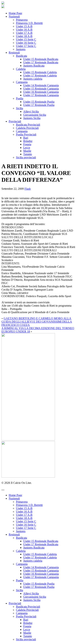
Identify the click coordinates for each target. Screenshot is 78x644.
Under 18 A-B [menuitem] (24, 518)
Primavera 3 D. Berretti (29, 23)
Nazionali (14, 16)
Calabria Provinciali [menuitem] (27, 609)
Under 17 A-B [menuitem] (24, 514)
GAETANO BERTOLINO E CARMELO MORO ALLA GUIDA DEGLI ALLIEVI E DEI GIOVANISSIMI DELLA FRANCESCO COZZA (36, 321)
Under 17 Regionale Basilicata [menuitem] (40, 544)
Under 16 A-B (24, 29)
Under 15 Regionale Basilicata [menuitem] (40, 541)
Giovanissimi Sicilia (34, 114)
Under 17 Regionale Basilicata (40, 62)
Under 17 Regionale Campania (41, 95)
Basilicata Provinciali (28, 124)
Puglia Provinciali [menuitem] (26, 616)
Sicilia (19, 108)
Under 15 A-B (24, 26)
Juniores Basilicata (33, 65)
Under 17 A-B (24, 32)
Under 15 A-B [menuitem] (24, 508)
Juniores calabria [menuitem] (32, 560)
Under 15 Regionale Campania (41, 88)
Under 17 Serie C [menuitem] (26, 527)
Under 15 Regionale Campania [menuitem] (41, 570)
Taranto (27, 154)
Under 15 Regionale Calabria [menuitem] (40, 554)
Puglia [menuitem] (19, 580)
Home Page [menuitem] (15, 495)
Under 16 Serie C (26, 42)
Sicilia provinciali (26, 157)
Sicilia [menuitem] (19, 590)
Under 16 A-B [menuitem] (24, 511)
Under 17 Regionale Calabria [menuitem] (40, 557)
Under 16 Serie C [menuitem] (26, 524)
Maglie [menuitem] (27, 632)
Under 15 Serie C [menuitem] (26, 521)
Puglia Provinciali (26, 134)
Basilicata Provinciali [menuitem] (28, 606)
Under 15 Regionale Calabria (40, 72)
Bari (25, 137)
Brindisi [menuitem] (27, 623)
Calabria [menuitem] (21, 550)
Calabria (21, 68)
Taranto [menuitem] (27, 636)
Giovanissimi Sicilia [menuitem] (34, 596)
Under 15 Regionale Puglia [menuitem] (38, 583)
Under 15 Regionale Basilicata (40, 59)
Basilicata (21, 55)
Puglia (19, 98)
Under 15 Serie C (26, 39)
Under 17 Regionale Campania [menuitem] (41, 577)
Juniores (20, 49)
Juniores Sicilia (31, 118)
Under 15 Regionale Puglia (38, 101)
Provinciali (15, 121)
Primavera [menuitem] (22, 501)
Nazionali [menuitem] (14, 498)
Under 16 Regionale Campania (41, 91)
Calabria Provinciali (27, 127)
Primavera (22, 19)
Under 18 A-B (24, 36)
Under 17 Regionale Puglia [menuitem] (38, 586)
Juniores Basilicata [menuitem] (33, 547)
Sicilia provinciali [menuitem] (26, 639)
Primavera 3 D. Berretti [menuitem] (29, 505)
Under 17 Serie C (26, 46)
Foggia (27, 144)
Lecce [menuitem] (26, 629)
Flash (27, 188)
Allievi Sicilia (31, 111)
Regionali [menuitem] (14, 534)
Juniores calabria (32, 78)
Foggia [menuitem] (27, 626)
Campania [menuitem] (22, 564)
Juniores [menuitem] (20, 531)
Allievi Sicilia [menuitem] (31, 593)
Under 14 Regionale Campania (41, 85)
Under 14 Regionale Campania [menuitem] (41, 567)
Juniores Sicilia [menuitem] (31, 600)
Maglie (27, 150)
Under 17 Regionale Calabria (40, 75)
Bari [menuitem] (25, 619)
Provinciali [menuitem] (15, 603)
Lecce (26, 147)
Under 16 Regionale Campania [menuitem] (41, 573)
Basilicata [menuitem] (21, 537)
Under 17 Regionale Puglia (38, 105)
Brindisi (27, 141)
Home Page (15, 13)
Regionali (14, 52)
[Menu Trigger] (2, 490)
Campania (22, 82)
